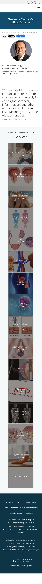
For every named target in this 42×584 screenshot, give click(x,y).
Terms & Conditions (11, 508)
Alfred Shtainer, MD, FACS (30, 32)
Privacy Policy (31, 502)
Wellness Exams (21, 34)
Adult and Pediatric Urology (10, 32)
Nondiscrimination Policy (29, 508)
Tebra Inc (20, 502)
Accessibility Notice (16, 513)
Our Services (9, 34)
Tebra (30, 566)
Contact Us (29, 513)
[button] (38, 8)
